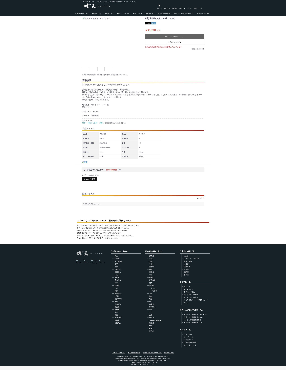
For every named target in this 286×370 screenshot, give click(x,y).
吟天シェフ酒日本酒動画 (192, 320)
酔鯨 (150, 296)
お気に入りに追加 (175, 42)
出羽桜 (117, 296)
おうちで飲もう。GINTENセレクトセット (196, 301)
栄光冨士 (118, 293)
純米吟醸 (187, 267)
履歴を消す (200, 198)
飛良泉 (117, 277)
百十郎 (151, 267)
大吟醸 (186, 264)
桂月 (150, 301)
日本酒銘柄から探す (82, 14)
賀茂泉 (151, 323)
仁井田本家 (118, 299)
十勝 (116, 267)
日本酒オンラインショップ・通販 (142, 356)
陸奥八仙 (118, 269)
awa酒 (186, 256)
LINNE (151, 277)
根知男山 (118, 323)
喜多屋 (151, 304)
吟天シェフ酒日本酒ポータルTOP (195, 314)
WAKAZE (118, 318)
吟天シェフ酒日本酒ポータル (183, 14)
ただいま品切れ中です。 (174, 37)
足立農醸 (152, 280)
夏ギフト (187, 286)
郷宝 (116, 264)
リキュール (188, 334)
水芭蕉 (117, 307)
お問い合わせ (169, 353)
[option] (112, 41)
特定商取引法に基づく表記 (152, 353)
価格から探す (109, 14)
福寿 (150, 328)
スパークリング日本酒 (192, 259)
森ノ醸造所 (118, 261)
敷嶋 (150, 269)
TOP (83, 123)
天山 (150, 309)
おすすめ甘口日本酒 (191, 295)
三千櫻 (117, 259)
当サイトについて (118, 353)
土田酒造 (118, 304)
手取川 (151, 264)
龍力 (150, 283)
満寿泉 (151, 256)
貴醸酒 (186, 272)
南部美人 (118, 272)
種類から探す (97, 14)
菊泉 (116, 312)
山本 (116, 283)
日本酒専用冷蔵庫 (164, 14)
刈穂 (116, 288)
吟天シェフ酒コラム (204, 14)
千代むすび (153, 291)
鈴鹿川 (151, 326)
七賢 (150, 259)
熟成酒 (186, 275)
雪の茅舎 (118, 280)
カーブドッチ (137, 14)
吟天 (116, 256)
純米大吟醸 (188, 261)
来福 (116, 301)
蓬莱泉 (151, 272)
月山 (150, 293)
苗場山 (117, 320)
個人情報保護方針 (134, 353)
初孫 (116, 291)
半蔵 (150, 275)
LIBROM (152, 307)
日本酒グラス (150, 14)
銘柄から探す (92, 123)
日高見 (117, 275)
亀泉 (150, 299)
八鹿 (150, 315)
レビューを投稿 (89, 179)
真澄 (150, 261)
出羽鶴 (117, 285)
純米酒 (186, 269)
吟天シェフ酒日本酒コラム (193, 317)
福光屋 (151, 331)
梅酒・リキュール (123, 14)
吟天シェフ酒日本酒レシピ (193, 322)
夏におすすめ (188, 289)
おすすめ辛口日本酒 (191, 297)
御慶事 (117, 309)
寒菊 (101, 123)
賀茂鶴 (151, 285)
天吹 (150, 312)
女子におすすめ (189, 292)
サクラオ (152, 288)
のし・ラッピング (190, 345)
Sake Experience (155, 320)
